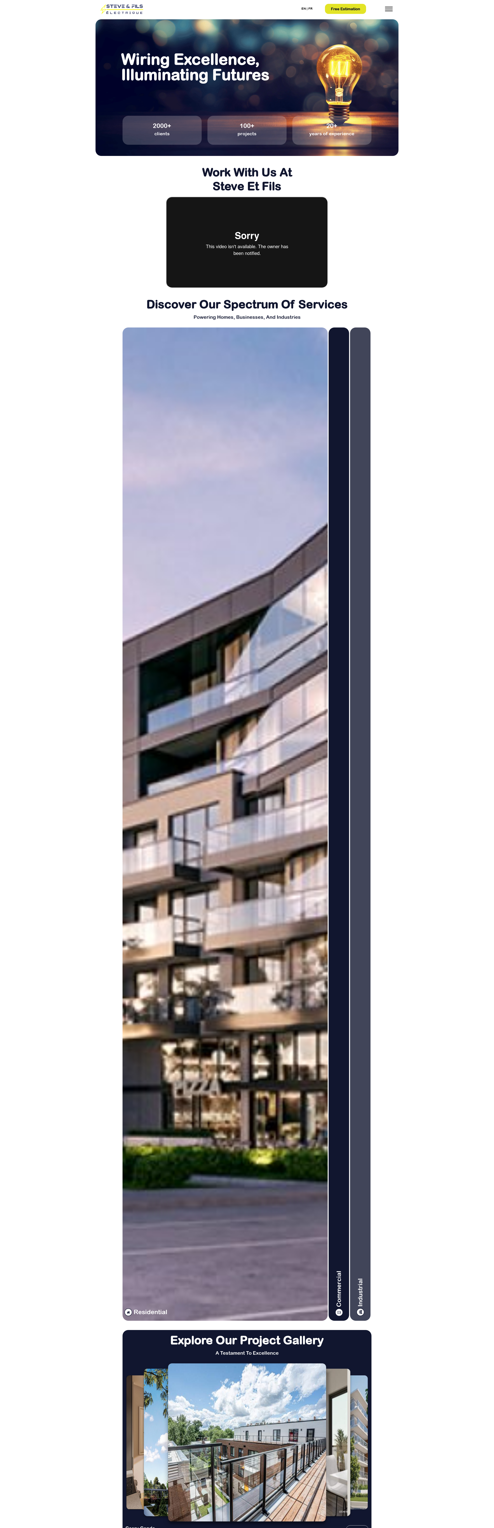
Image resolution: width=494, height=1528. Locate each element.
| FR (310, 8)
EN (303, 8)
